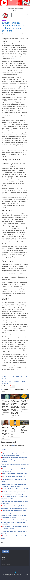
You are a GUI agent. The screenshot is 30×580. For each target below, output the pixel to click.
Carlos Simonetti (18, 33)
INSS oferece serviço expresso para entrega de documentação (14, 382)
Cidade (3, 557)
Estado (3, 559)
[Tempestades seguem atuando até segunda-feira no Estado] (24, 395)
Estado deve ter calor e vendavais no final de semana (14, 377)
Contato (26, 574)
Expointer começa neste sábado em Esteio (24, 429)
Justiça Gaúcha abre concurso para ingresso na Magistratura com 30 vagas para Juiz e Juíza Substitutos (15, 407)
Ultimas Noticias (10, 20)
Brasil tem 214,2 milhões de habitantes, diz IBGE (15, 488)
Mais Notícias (5, 450)
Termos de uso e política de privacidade (13, 574)
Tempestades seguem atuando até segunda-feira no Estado (24, 404)
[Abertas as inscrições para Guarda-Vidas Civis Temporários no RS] (5, 420)
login (13, 445)
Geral (3, 561)
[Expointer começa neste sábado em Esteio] (24, 420)
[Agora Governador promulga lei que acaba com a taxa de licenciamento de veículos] (5, 395)
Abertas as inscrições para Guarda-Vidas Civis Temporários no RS (5, 430)
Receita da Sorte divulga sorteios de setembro (14, 430)
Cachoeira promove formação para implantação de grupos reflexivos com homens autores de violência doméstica (14, 522)
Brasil (4, 20)
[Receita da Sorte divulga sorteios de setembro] (15, 420)
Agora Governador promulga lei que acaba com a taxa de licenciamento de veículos (5, 405)
